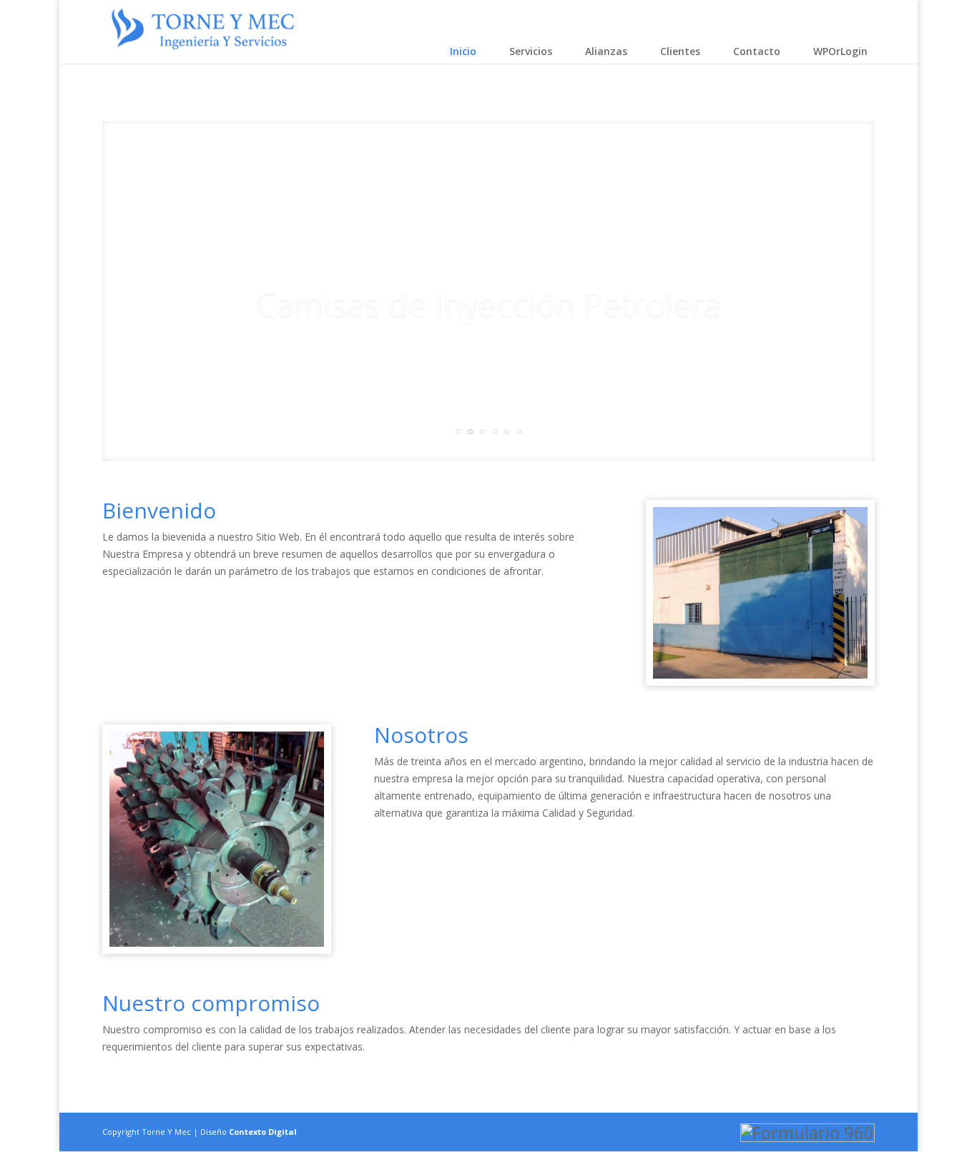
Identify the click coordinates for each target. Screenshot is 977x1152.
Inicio (463, 51)
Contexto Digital (263, 1131)
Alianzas (606, 51)
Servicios (530, 51)
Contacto (756, 51)
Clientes (680, 51)
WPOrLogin (840, 51)
